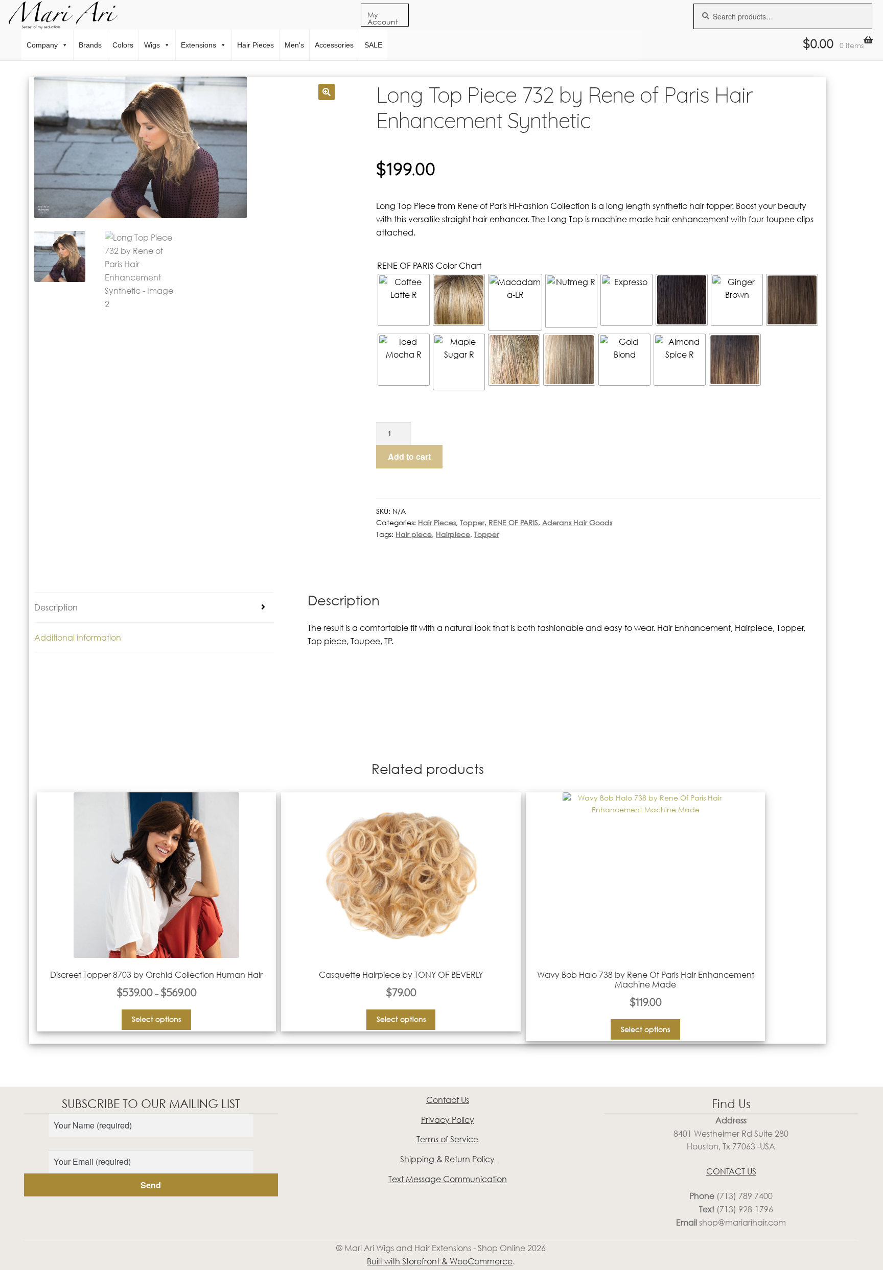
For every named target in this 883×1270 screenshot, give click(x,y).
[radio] (403, 299)
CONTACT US (731, 1171)
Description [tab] (56, 607)
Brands (90, 45)
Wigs (152, 45)
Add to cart (409, 456)
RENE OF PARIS (513, 522)
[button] (326, 92)
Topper (472, 522)
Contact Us (447, 1099)
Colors (122, 45)
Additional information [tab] (77, 637)
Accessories (334, 45)
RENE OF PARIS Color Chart (429, 265)
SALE (373, 45)
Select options (156, 1019)
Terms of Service (447, 1139)
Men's (294, 45)
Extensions (198, 45)
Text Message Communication (447, 1178)
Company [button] (42, 45)
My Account (382, 18)
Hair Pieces (255, 45)
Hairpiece (453, 534)
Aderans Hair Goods (577, 522)
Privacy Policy (447, 1119)
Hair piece (414, 534)
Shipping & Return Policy (447, 1159)
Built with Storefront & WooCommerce (440, 1261)
